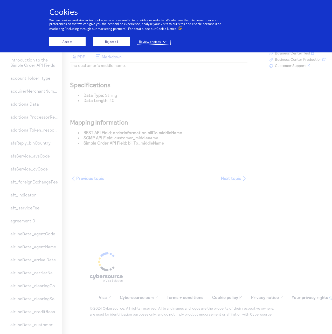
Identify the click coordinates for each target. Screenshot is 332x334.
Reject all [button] (111, 41)
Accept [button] (67, 41)
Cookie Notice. (166, 28)
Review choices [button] (150, 41)
